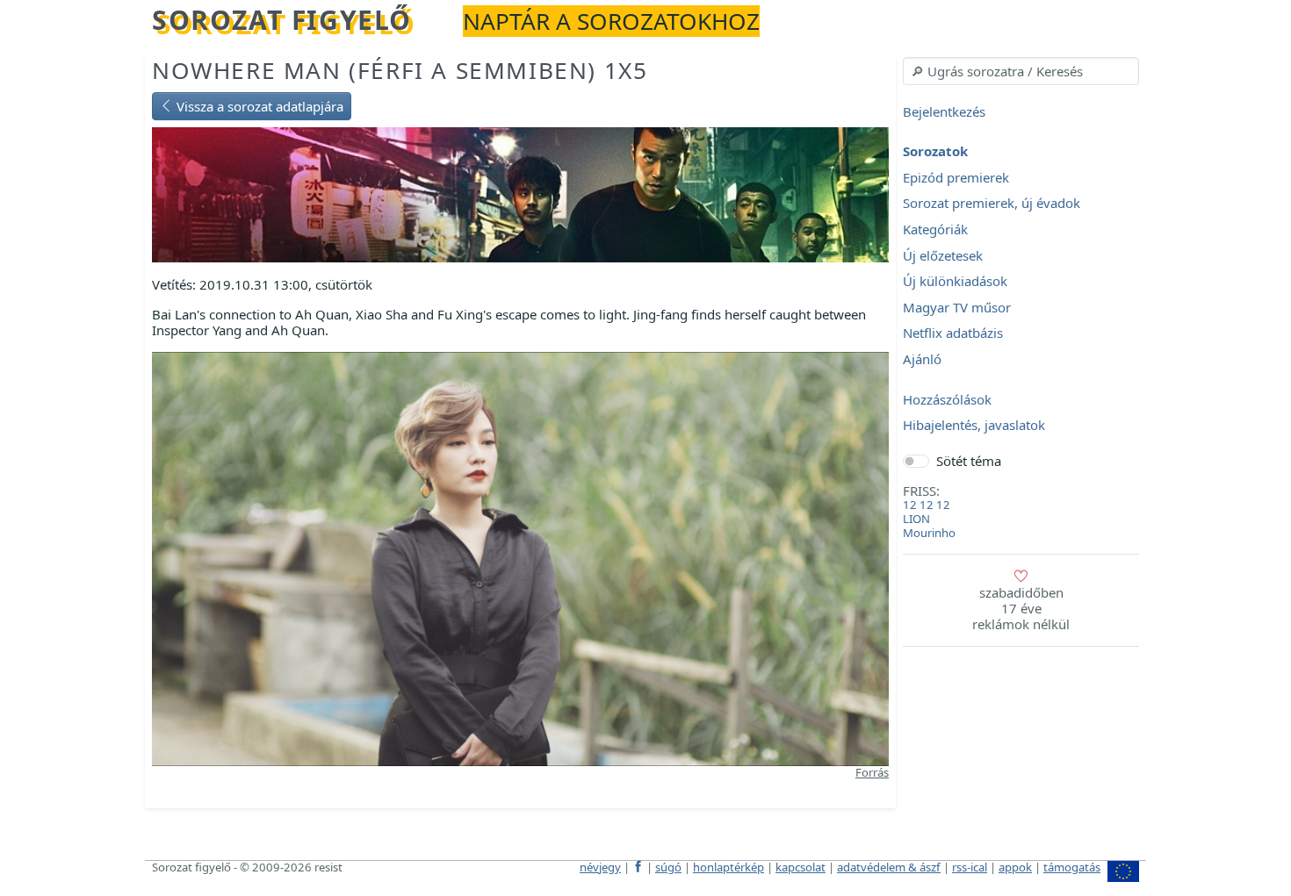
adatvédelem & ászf (889, 867)
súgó (668, 867)
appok (1015, 867)
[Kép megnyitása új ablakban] (520, 557)
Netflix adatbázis (953, 333)
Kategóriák (935, 229)
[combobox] (1021, 71)
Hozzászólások (947, 399)
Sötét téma (968, 461)
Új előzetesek (943, 255)
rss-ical (969, 867)
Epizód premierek (956, 177)
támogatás (1071, 867)
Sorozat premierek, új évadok (991, 203)
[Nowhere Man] (520, 193)
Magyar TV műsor (957, 307)
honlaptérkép (728, 867)
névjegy (600, 867)
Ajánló (922, 359)
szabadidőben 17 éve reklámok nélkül (1021, 608)
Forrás (872, 772)
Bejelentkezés (944, 111)
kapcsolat (800, 867)
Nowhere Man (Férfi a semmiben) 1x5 (399, 70)
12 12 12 (926, 505)
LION (916, 519)
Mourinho (929, 533)
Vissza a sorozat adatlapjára (258, 106)
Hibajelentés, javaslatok (974, 425)
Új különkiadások (955, 281)
